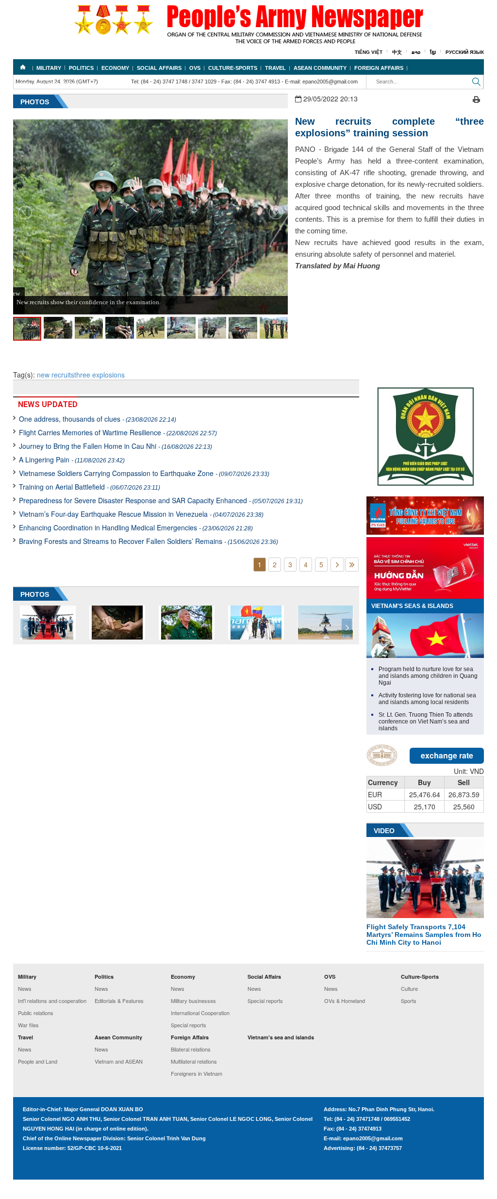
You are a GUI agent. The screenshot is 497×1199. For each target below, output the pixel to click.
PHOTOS (34, 594)
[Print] (476, 98)
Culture (409, 988)
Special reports (188, 1025)
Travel (275, 68)
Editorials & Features (119, 1000)
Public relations (35, 1013)
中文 (397, 52)
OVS (194, 68)
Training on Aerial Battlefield (89, 487)
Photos (34, 102)
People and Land (37, 1061)
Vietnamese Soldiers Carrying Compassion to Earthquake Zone (144, 473)
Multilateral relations (194, 1061)
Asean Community (320, 68)
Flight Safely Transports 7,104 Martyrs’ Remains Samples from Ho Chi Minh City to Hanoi (423, 934)
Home (23, 67)
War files (28, 1025)
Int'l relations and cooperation (52, 1000)
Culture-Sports (232, 68)
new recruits (55, 374)
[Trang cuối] (352, 565)
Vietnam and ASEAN (119, 1061)
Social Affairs (159, 68)
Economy (115, 68)
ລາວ (416, 52)
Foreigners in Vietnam (196, 1073)
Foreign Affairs (378, 68)
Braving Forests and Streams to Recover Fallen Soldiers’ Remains (148, 541)
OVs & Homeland (344, 1000)
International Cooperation (200, 1013)
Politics (81, 68)
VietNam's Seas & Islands (412, 606)
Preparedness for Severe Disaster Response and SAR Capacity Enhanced (161, 500)
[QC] (425, 513)
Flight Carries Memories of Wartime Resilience (118, 432)
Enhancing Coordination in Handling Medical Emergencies (136, 527)
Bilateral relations (191, 1049)
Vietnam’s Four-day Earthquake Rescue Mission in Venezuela (141, 514)
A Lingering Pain (72, 459)
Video (384, 831)
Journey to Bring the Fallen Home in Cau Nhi (115, 446)
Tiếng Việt (368, 52)
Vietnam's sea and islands (56, 84)
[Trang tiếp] (337, 565)
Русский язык (465, 52)
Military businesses (193, 1000)
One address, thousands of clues (97, 419)
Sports (408, 1000)
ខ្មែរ (433, 52)
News (25, 988)
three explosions (99, 374)
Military (48, 68)
